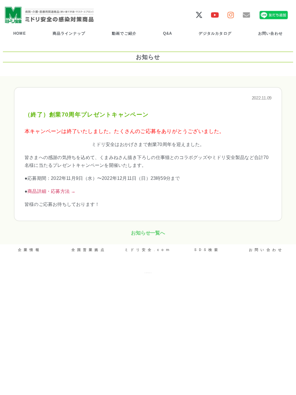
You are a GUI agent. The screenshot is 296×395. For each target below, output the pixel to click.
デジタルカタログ (215, 33)
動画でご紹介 (124, 33)
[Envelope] (246, 15)
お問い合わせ (270, 33)
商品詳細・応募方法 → (51, 191)
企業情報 (29, 250)
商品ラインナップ (69, 33)
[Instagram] (230, 15)
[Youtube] (215, 15)
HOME (19, 33)
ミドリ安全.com (148, 250)
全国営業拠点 (88, 250)
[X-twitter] (199, 15)
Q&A (167, 33)
